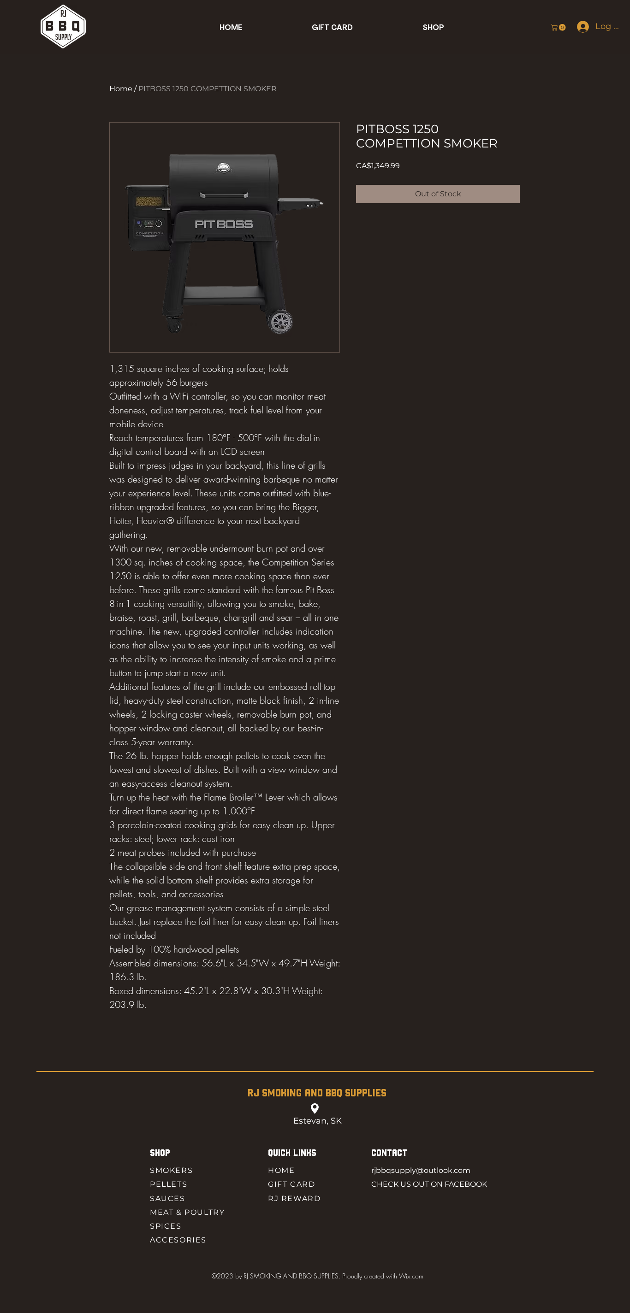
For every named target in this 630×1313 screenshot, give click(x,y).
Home (120, 88)
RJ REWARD (294, 1198)
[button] (433, 28)
